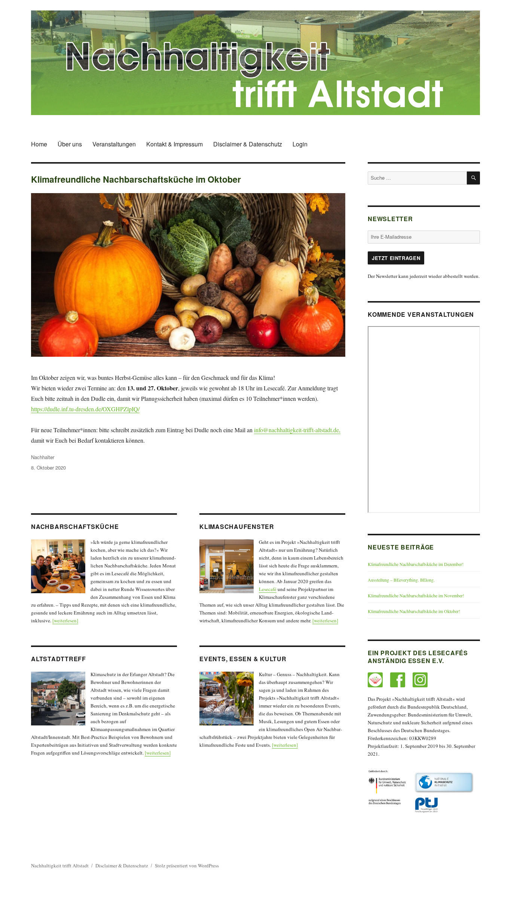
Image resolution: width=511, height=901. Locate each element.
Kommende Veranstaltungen (421, 314)
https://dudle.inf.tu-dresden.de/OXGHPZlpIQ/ (85, 409)
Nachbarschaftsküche (75, 526)
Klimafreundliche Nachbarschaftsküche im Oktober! (414, 611)
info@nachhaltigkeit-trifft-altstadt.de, (297, 430)
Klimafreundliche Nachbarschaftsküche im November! (416, 595)
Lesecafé (267, 589)
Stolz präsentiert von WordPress (187, 865)
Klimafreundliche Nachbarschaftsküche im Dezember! (415, 564)
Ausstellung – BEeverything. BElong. (401, 580)
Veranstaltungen (114, 144)
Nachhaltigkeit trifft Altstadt (60, 865)
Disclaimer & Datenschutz (247, 144)
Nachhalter (42, 457)
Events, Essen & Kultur (243, 658)
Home (39, 144)
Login (300, 144)
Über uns (70, 144)
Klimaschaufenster (236, 526)
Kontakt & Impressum (174, 144)
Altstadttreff (58, 658)
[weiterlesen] (65, 620)
